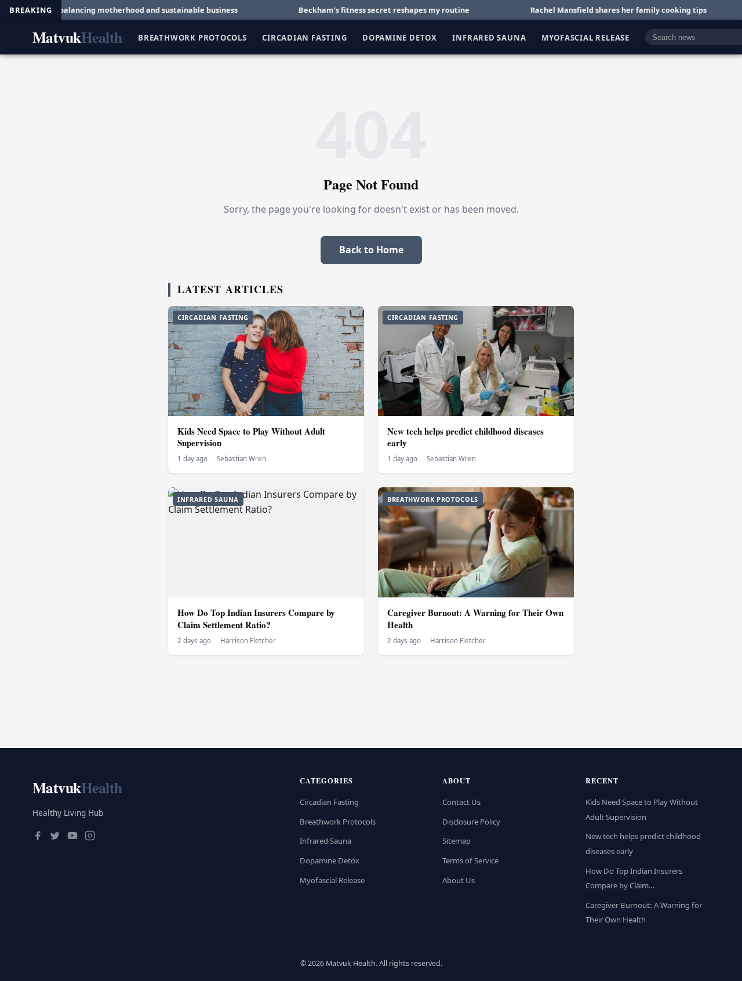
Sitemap (456, 841)
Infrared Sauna (489, 37)
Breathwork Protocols (192, 37)
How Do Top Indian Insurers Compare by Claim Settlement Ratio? (256, 618)
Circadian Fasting (304, 37)
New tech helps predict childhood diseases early (465, 437)
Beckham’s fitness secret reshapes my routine (352, 10)
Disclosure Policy (471, 821)
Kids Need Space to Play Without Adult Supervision (251, 437)
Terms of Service (470, 860)
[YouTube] (72, 837)
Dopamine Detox (399, 37)
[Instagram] (90, 837)
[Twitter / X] (55, 837)
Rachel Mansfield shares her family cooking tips (587, 10)
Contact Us (461, 802)
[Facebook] (37, 837)
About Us (458, 880)
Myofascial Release (585, 37)
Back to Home (371, 249)
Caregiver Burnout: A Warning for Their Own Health (475, 618)
